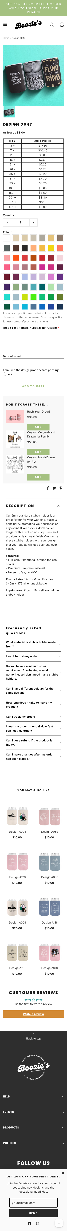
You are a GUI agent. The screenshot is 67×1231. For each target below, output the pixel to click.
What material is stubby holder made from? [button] (31, 644)
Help (6, 1096)
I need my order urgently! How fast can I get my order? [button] (29, 728)
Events (8, 1112)
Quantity (8, 215)
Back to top (33, 1038)
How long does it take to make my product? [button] (29, 705)
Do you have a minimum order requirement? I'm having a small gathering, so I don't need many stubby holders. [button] (32, 672)
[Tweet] (54, 488)
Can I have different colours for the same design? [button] (30, 691)
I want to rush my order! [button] (22, 656)
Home (6, 38)
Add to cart (33, 386)
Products (11, 1127)
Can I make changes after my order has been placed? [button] (30, 756)
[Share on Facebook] (47, 488)
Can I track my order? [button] (20, 716)
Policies (9, 1143)
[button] (9, 112)
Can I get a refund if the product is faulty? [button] (29, 742)
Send (33, 1213)
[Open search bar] (52, 24)
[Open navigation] (5, 24)
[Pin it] (60, 488)
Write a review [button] (33, 1014)
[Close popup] (63, 1173)
